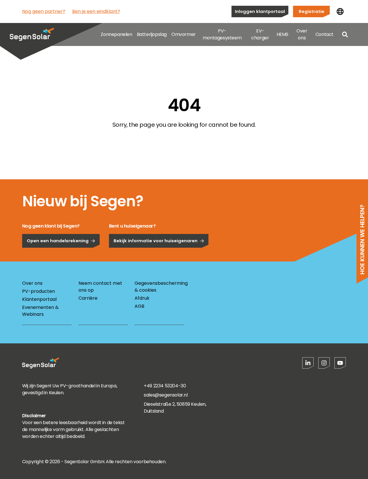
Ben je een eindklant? (96, 11)
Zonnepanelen (116, 34)
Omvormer (183, 34)
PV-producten (38, 291)
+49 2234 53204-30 (165, 385)
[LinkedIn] (308, 363)
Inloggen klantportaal (260, 11)
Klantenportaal (39, 299)
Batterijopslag (152, 34)
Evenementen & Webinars (40, 311)
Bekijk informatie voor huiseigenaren (156, 241)
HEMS (282, 34)
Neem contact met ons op (100, 286)
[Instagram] (324, 363)
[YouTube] (340, 363)
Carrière (87, 298)
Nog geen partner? (43, 11)
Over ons (301, 34)
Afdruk (142, 298)
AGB (139, 306)
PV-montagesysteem (222, 34)
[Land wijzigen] (340, 11)
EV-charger (260, 34)
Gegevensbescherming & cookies (159, 286)
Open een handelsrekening (58, 241)
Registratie (311, 11)
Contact (324, 34)
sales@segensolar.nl (165, 395)
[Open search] (345, 34)
